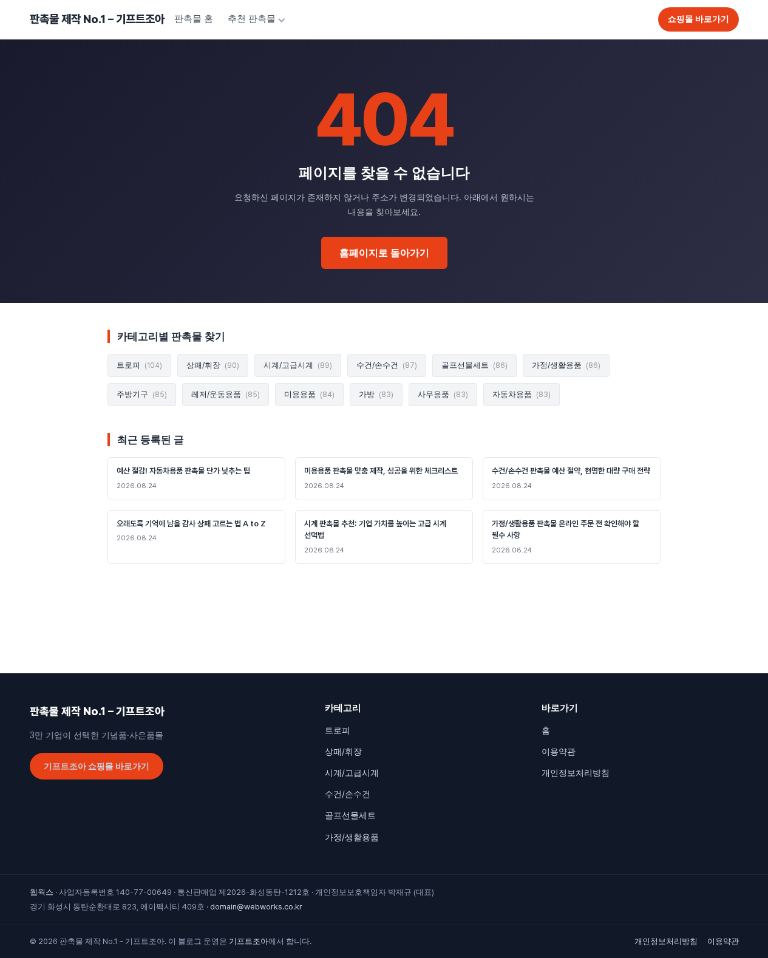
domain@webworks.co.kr (256, 906)
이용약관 (559, 751)
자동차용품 (521, 394)
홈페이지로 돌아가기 (384, 253)
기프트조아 (248, 941)
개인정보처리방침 (576, 773)
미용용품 (309, 394)
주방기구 (142, 394)
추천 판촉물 (252, 18)
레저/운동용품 (225, 394)
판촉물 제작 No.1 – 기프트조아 (97, 19)
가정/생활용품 (566, 365)
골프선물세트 (474, 365)
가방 (376, 394)
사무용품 (443, 394)
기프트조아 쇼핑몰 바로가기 (96, 766)
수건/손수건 (386, 365)
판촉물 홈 (193, 18)
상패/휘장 (212, 365)
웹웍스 (41, 892)
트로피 (139, 365)
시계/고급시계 (297, 365)
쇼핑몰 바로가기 (698, 19)
